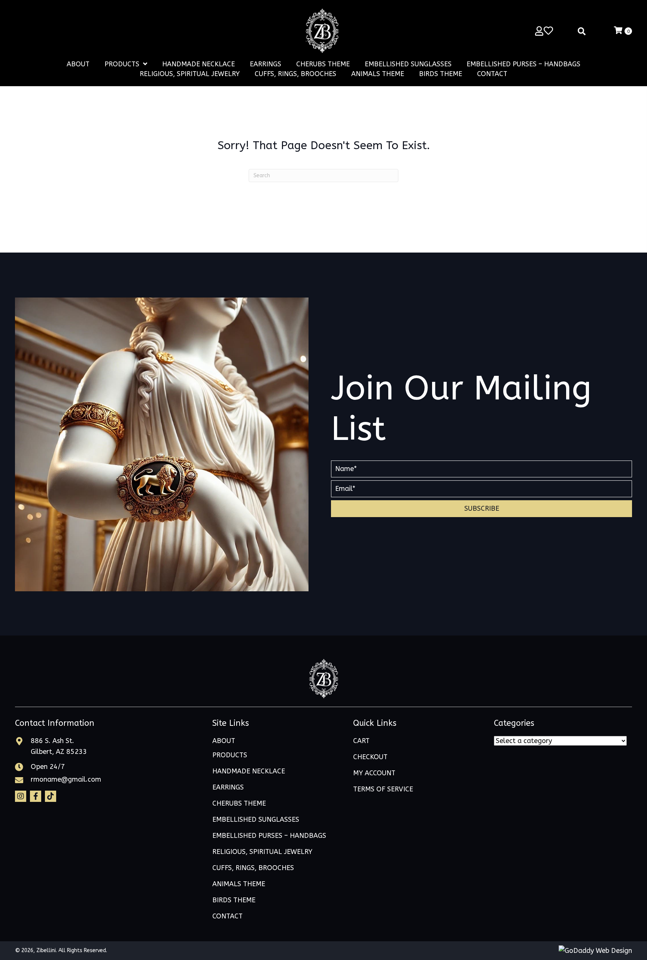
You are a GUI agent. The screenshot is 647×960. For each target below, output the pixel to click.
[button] (481, 508)
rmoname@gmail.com (66, 779)
